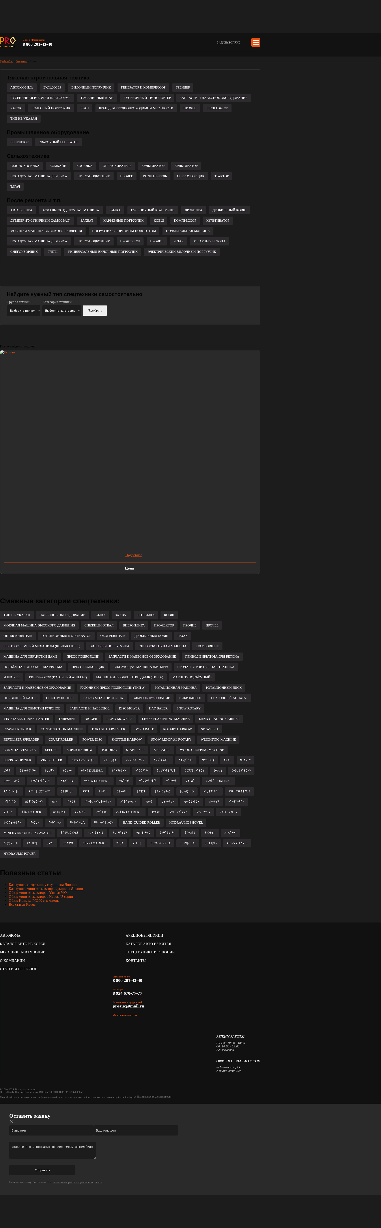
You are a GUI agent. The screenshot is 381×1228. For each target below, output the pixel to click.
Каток (15, 108)
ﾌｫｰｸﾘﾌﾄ (168, 802)
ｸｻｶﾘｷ (49, 770)
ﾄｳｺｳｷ (141, 791)
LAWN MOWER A (119, 719)
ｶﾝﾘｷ (7, 770)
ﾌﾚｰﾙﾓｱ (214, 802)
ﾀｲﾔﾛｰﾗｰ (67, 791)
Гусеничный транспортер (147, 98)
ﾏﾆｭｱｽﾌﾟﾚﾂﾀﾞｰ (237, 843)
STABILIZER (135, 750)
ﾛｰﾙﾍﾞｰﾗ (55, 822)
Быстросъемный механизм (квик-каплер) (42, 646)
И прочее (12, 677)
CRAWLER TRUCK (18, 729)
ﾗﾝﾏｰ (50, 843)
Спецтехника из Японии (150, 952)
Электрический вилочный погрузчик (182, 251)
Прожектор (130, 241)
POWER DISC (92, 739)
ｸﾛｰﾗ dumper (92, 770)
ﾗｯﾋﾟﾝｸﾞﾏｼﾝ (178, 812)
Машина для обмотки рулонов (32, 708)
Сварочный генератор (58, 142)
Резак (179, 241)
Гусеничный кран (97, 98)
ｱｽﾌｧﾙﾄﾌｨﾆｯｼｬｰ (82, 760)
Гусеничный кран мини (153, 210)
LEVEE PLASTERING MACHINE (166, 719)
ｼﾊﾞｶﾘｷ (124, 781)
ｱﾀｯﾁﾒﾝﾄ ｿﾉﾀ (135, 760)
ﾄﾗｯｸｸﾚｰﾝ (187, 791)
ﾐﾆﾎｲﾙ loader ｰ (129, 812)
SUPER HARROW (80, 750)
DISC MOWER (129, 708)
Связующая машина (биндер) (141, 667)
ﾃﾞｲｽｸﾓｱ (211, 843)
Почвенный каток (20, 698)
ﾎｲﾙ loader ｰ (33, 812)
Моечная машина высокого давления (46, 231)
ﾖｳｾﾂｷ (155, 812)
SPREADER (162, 750)
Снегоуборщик (190, 176)
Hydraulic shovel (186, 822)
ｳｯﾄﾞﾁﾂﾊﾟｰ (162, 760)
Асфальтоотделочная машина (71, 210)
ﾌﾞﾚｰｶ (8, 812)
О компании (12, 960)
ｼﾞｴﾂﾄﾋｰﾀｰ (188, 843)
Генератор (19, 142)
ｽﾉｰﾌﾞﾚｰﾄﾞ (11, 791)
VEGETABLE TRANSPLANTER (26, 719)
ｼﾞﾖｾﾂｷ (171, 781)
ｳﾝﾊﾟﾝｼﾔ (208, 760)
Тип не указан (23, 118)
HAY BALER (158, 708)
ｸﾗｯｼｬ (67, 770)
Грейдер (183, 87)
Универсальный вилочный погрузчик (103, 251)
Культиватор (153, 166)
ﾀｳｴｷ (86, 791)
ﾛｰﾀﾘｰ (34, 822)
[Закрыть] (11, 1121)
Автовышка (21, 210)
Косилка (85, 166)
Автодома (10, 935)
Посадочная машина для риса (38, 176)
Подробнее (133, 555)
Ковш (159, 220)
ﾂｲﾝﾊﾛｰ (122, 791)
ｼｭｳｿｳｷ (68, 843)
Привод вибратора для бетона (212, 656)
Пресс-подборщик (93, 176)
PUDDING (109, 750)
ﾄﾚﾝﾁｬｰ (210, 833)
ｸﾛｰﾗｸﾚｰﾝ (119, 770)
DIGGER (91, 719)
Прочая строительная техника (205, 667)
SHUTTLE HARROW (127, 739)
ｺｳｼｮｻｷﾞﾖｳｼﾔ (241, 770)
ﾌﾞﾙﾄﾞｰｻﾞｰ (236, 802)
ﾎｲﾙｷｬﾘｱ (59, 812)
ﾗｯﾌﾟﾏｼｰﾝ (203, 812)
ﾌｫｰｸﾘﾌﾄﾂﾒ (191, 802)
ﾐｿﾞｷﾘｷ (101, 812)
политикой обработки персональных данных (77, 1182)
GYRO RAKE (144, 729)
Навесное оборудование (62, 615)
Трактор (222, 176)
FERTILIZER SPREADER (21, 739)
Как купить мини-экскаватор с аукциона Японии (46, 888)
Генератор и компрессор (143, 87)
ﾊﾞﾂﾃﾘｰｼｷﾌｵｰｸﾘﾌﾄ (98, 802)
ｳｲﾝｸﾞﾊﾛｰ (186, 760)
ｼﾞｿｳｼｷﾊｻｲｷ (148, 781)
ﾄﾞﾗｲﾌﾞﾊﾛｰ (211, 791)
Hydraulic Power (19, 853)
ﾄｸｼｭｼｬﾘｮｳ (163, 791)
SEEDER (51, 750)
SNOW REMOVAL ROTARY (171, 739)
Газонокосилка (24, 166)
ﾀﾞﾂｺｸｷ (190, 833)
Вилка (115, 210)
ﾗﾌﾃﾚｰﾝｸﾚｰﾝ (228, 812)
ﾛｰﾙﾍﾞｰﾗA (77, 822)
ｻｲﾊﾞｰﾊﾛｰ (68, 781)
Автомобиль (21, 87)
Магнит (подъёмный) (191, 677)
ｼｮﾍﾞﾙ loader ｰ (97, 781)
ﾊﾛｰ (54, 802)
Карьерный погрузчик (123, 220)
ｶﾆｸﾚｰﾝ (245, 760)
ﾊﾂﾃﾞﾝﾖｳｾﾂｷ (34, 802)
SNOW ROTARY (189, 708)
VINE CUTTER (51, 760)
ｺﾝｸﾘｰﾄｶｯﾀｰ (12, 781)
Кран (84, 108)
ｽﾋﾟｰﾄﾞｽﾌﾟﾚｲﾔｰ (40, 791)
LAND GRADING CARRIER (219, 719)
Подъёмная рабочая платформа (33, 667)
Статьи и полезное (18, 969)
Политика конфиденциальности (154, 1096)
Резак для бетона (210, 241)
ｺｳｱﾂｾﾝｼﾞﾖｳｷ (194, 770)
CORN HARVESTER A (20, 750)
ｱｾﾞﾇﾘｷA (110, 760)
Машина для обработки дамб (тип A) (129, 677)
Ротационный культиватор (66, 636)
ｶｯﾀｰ (227, 760)
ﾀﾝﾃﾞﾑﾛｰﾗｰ (168, 833)
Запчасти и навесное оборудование (213, 98)
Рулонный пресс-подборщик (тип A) (113, 687)
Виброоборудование (151, 698)
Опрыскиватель (117, 166)
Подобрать (95, 310)
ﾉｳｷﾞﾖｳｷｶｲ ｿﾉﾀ (239, 791)
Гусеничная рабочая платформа (40, 98)
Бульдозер (52, 87)
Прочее (189, 108)
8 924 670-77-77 (128, 993)
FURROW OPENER (17, 760)
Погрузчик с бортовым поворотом (124, 231)
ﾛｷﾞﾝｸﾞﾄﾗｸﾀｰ (104, 822)
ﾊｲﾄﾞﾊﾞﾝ (10, 802)
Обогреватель (112, 636)
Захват (86, 220)
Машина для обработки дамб (30, 656)
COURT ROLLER (61, 739)
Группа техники (19, 302)
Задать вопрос (228, 42)
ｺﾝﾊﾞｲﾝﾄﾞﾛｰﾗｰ (41, 781)
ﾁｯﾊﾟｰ (103, 791)
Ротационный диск (224, 687)
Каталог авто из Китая (148, 944)
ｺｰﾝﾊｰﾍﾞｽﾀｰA (161, 843)
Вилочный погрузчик (91, 87)
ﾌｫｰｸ (149, 802)
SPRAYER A (210, 729)
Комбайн (58, 166)
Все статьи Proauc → (24, 904)
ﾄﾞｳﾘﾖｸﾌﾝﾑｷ (69, 833)
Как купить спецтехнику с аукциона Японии (43, 885)
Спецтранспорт (60, 698)
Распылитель (155, 176)
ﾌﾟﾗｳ (119, 843)
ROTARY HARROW (177, 729)
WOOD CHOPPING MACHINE (202, 750)
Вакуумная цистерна (103, 698)
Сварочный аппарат (229, 698)
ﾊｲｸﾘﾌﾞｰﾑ (11, 843)
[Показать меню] (255, 42)
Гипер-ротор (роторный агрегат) (58, 677)
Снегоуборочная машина (163, 646)
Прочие (156, 241)
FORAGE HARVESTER (108, 729)
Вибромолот (190, 698)
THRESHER (66, 719)
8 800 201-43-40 (37, 44)
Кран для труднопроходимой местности (136, 108)
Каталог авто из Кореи (22, 944)
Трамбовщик (207, 646)
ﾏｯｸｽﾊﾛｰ (81, 812)
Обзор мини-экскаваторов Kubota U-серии (41, 896)
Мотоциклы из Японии (23, 952)
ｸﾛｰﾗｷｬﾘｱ (120, 833)
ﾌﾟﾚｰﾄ (137, 843)
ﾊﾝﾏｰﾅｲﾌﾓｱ (96, 833)
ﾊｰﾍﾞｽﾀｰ (230, 833)
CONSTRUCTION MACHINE (62, 729)
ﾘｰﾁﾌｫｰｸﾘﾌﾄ (12, 822)
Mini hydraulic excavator (28, 833)
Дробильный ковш (229, 210)
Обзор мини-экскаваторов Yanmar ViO (38, 892)
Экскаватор (217, 108)
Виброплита (134, 625)
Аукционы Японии (144, 935)
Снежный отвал (99, 625)
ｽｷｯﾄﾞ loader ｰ (219, 781)
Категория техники (57, 302)
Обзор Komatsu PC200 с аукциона (34, 900)
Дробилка (193, 210)
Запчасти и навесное (90, 708)
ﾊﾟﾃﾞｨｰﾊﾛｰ (128, 802)
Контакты (136, 960)
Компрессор (185, 220)
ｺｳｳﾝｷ (217, 770)
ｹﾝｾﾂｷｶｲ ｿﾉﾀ (166, 770)
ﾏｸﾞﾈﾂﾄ (32, 843)
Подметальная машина (188, 231)
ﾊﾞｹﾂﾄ (71, 802)
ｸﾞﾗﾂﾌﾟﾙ (141, 770)
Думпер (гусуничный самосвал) (40, 220)
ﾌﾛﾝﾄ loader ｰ (95, 843)
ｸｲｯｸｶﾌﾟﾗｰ (28, 770)
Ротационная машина (176, 687)
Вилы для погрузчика (109, 646)
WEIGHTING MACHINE (218, 739)
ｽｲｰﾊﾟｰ (191, 781)
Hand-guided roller (141, 822)
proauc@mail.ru (128, 1006)
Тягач (15, 186)
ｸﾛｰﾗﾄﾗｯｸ (143, 833)
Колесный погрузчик (51, 108)
